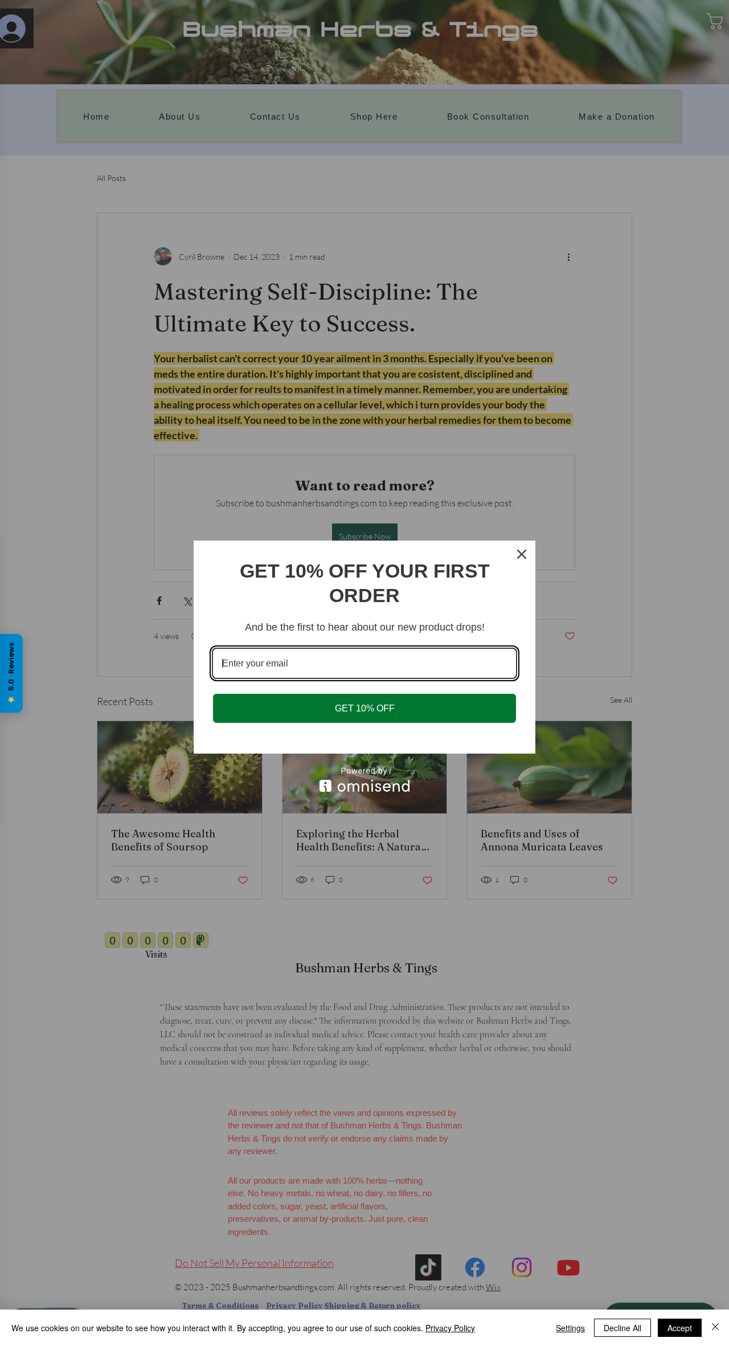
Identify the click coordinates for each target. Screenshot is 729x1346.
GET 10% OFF (365, 708)
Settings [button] (570, 1327)
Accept (679, 1327)
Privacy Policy (450, 1327)
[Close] (715, 1328)
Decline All (622, 1327)
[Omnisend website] (364, 779)
